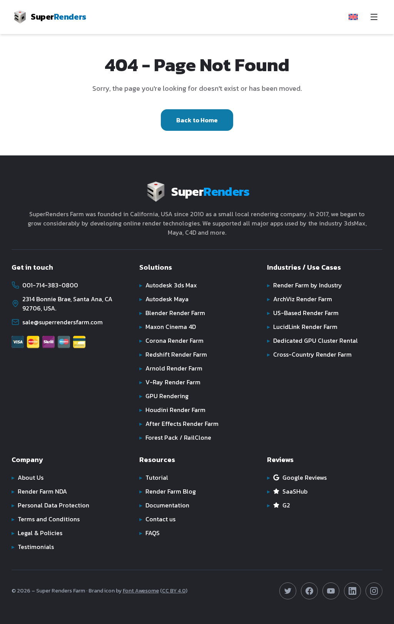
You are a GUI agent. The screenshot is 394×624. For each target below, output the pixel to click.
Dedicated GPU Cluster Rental (312, 340)
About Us (27, 477)
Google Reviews (297, 477)
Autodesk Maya (164, 299)
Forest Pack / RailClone (175, 437)
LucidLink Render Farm (302, 326)
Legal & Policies (37, 532)
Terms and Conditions (46, 519)
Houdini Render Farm (172, 409)
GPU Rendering (164, 395)
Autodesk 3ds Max (168, 285)
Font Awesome (141, 591)
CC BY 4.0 (174, 591)
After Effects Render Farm (179, 423)
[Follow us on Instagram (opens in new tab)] (374, 590)
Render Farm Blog (167, 491)
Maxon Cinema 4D (167, 326)
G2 (278, 505)
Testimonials (33, 546)
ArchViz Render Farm (299, 299)
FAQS (149, 532)
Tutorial (153, 477)
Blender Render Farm (172, 312)
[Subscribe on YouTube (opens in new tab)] (330, 590)
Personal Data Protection (50, 505)
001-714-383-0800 (50, 285)
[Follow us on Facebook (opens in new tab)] (309, 590)
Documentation (164, 505)
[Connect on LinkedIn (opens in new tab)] (352, 590)
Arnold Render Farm (170, 368)
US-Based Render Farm (303, 312)
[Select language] (353, 16)
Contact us (157, 519)
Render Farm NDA (39, 491)
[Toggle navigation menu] (374, 17)
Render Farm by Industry (304, 285)
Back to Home (197, 120)
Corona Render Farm (171, 340)
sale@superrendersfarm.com (62, 322)
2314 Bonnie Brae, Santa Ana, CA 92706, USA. (67, 303)
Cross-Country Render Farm (309, 354)
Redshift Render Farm (173, 354)
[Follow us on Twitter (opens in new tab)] (287, 590)
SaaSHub (287, 491)
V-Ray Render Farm (169, 382)
